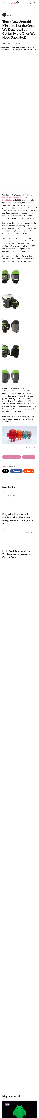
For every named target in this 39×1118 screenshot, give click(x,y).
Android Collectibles (12, 457)
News (7, 1104)
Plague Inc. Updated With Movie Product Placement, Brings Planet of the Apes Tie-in (18, 519)
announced (18, 391)
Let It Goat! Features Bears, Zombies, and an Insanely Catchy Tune (17, 554)
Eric (10, 14)
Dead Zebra (33, 448)
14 (7, 43)
